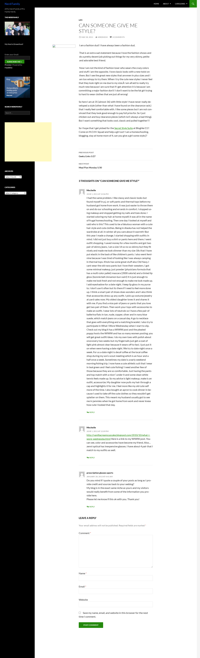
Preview (8, 65)
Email (82, 586)
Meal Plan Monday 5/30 (90, 166)
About (166, 4)
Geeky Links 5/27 (87, 154)
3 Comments (118, 37)
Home (156, 4)
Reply (92, 412)
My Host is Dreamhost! (14, 44)
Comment (85, 532)
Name (83, 573)
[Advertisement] (28, 141)
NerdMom (103, 37)
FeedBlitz (8, 67)
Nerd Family (12, 3)
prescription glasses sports (100, 472)
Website (83, 599)
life (80, 20)
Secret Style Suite (123, 128)
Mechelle (91, 190)
